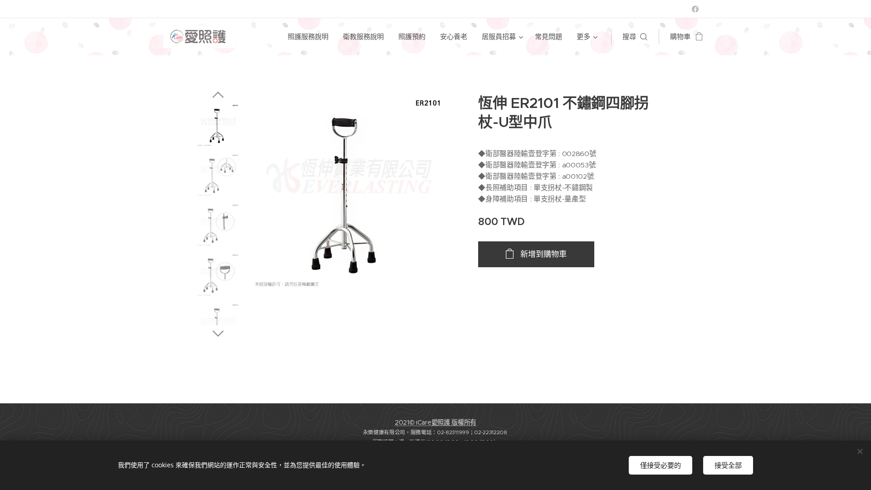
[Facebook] (695, 9)
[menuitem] (310, 36)
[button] (635, 36)
